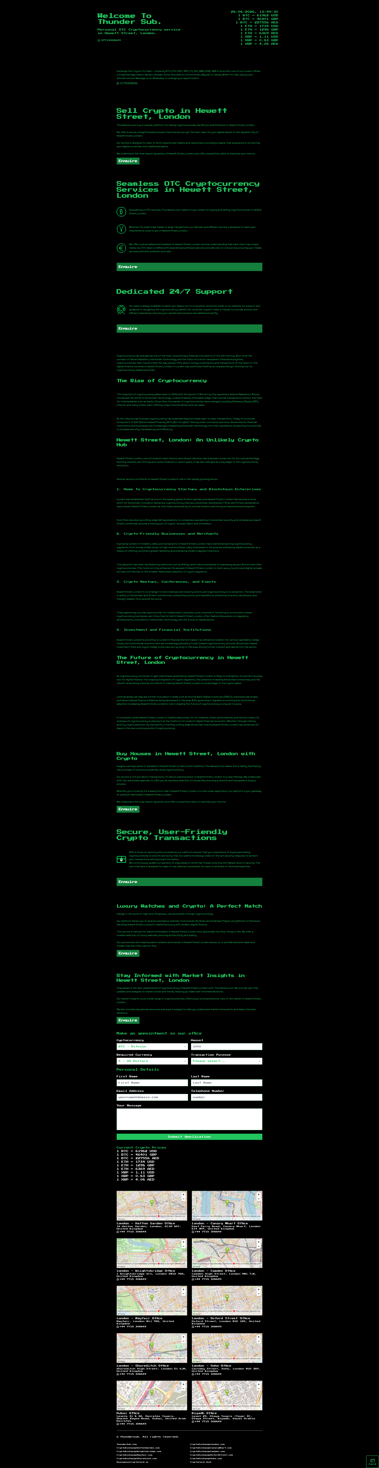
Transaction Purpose (211, 1055)
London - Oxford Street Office (221, 1318)
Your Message (129, 1106)
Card (372, 1464)
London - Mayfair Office (140, 1318)
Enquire (128, 161)
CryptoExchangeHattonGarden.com (138, 1448)
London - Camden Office (214, 1271)
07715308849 (111, 40)
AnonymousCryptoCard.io (132, 1462)
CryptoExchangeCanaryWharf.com (211, 1448)
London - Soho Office (211, 1366)
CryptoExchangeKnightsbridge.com (139, 1451)
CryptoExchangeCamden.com (207, 1451)
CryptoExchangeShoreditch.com (137, 1458)
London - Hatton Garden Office (146, 1223)
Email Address (130, 1091)
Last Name (200, 1077)
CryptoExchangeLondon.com (207, 1444)
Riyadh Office (204, 1413)
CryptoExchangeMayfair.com (134, 1455)
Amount (197, 1040)
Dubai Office (128, 1413)
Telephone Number (207, 1091)
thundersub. (130, 1437)
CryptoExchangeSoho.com (206, 1458)
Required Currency (134, 1055)
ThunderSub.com (127, 1444)
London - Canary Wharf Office (220, 1223)
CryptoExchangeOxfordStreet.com (211, 1455)
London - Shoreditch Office (143, 1366)
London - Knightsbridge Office (146, 1271)
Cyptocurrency (130, 1040)
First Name (127, 1077)
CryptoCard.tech (200, 1462)
